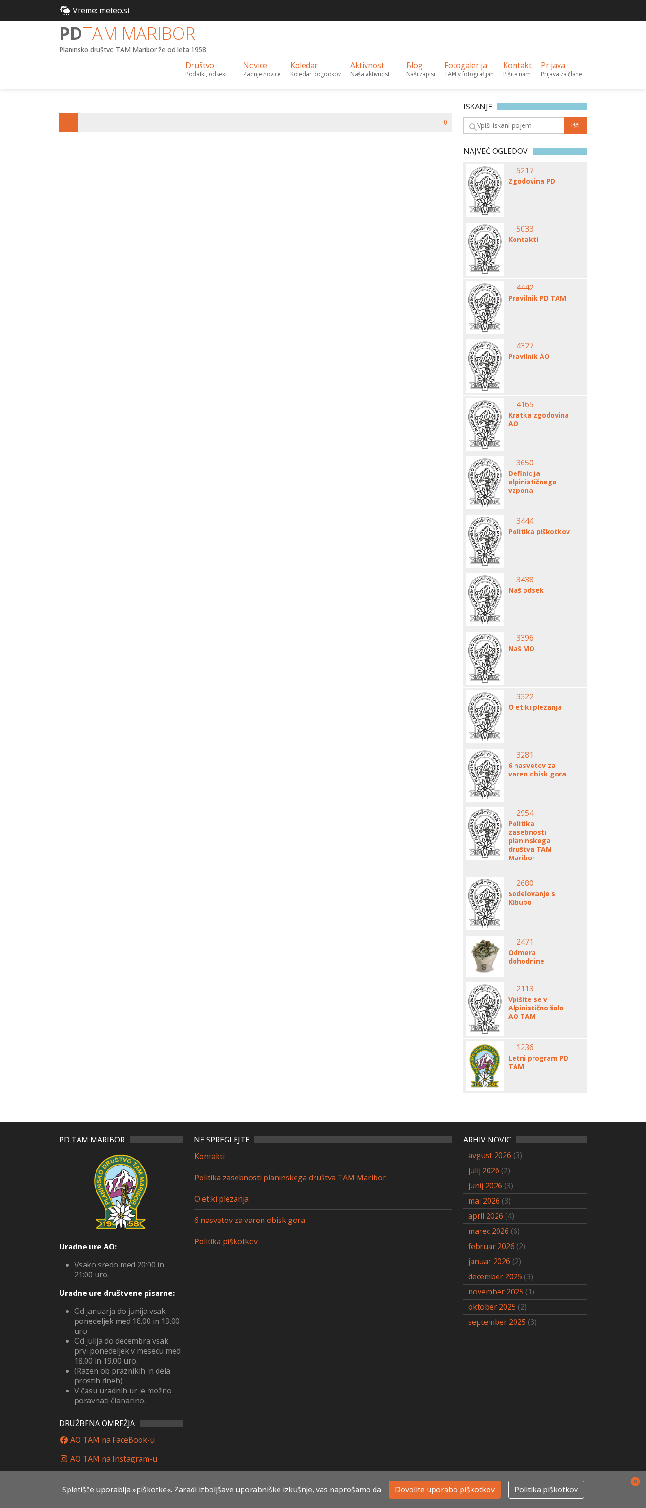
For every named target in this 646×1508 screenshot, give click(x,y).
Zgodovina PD (531, 181)
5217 (524, 170)
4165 (524, 404)
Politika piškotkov (539, 531)
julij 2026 (483, 1170)
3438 (524, 579)
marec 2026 (488, 1231)
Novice (262, 69)
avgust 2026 (489, 1155)
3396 (524, 638)
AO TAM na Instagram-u (113, 1459)
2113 (524, 988)
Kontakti (523, 239)
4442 (524, 287)
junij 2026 (485, 1185)
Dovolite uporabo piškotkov (445, 1489)
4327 (524, 345)
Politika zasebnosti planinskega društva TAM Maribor (530, 841)
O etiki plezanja (535, 707)
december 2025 (495, 1276)
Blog (420, 69)
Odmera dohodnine (526, 956)
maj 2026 (484, 1201)
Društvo (206, 69)
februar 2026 (491, 1246)
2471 (524, 942)
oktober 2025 (492, 1307)
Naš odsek (526, 590)
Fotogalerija (469, 69)
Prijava (561, 69)
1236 (524, 1047)
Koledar (315, 69)
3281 (524, 755)
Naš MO (521, 648)
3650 (524, 462)
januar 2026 (489, 1261)
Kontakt (517, 69)
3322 (524, 696)
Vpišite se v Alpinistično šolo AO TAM (536, 1008)
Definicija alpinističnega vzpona (532, 482)
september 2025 (497, 1322)
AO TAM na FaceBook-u (112, 1440)
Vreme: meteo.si (101, 10)
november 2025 (496, 1291)
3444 (524, 521)
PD (127, 33)
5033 (524, 228)
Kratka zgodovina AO (538, 419)
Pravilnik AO (529, 356)
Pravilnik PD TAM (537, 298)
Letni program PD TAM (538, 1062)
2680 (524, 883)
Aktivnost (370, 69)
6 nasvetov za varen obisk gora (537, 769)
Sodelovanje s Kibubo (531, 898)
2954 (524, 813)
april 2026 (485, 1216)
